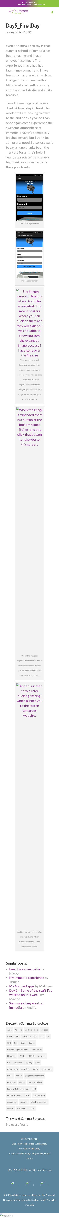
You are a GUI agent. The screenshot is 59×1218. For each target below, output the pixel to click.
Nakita (35, 1069)
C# (48, 1036)
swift (34, 1089)
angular (44, 1030)
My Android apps (21, 986)
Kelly (37, 1062)
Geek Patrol (37, 1049)
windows (21, 1108)
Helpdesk (11, 1056)
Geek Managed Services (17, 1049)
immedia (42, 1056)
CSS (15, 1043)
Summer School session (17, 1089)
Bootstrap (26, 1036)
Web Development (39, 1102)
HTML (21, 1056)
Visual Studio (39, 1095)
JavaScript (18, 1062)
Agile (9, 1030)
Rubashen (11, 1082)
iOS (8, 1062)
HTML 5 (31, 1056)
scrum (22, 1082)
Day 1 (23, 1043)
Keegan (13, 32)
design (32, 1043)
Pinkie (10, 1075)
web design (12, 1102)
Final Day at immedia (24, 969)
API (17, 1036)
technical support (14, 1095)
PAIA (44, 1195)
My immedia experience (26, 977)
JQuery (29, 1062)
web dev (24, 1102)
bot (35, 1036)
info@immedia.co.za (40, 1169)
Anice (9, 1036)
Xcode (31, 1108)
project (19, 1075)
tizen (28, 1095)
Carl (9, 1043)
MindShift (25, 1069)
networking (46, 1069)
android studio (31, 1030)
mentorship (12, 1069)
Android (18, 1030)
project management (34, 1075)
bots (42, 1036)
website (10, 1108)
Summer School (35, 1082)
